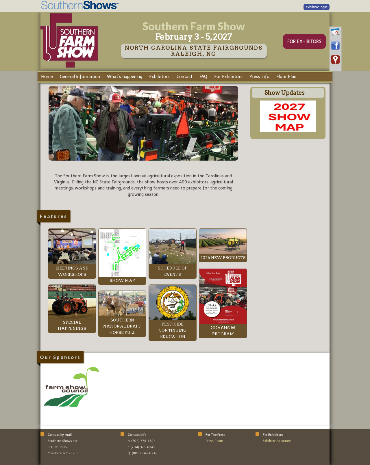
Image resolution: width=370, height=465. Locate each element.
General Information (80, 76)
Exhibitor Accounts (277, 441)
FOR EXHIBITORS (304, 41)
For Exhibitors (228, 76)
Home (47, 76)
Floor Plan (286, 76)
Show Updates (284, 92)
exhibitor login (316, 7)
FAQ (203, 76)
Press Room (214, 441)
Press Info (259, 76)
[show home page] (69, 67)
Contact (185, 76)
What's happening (124, 76)
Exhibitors (159, 76)
